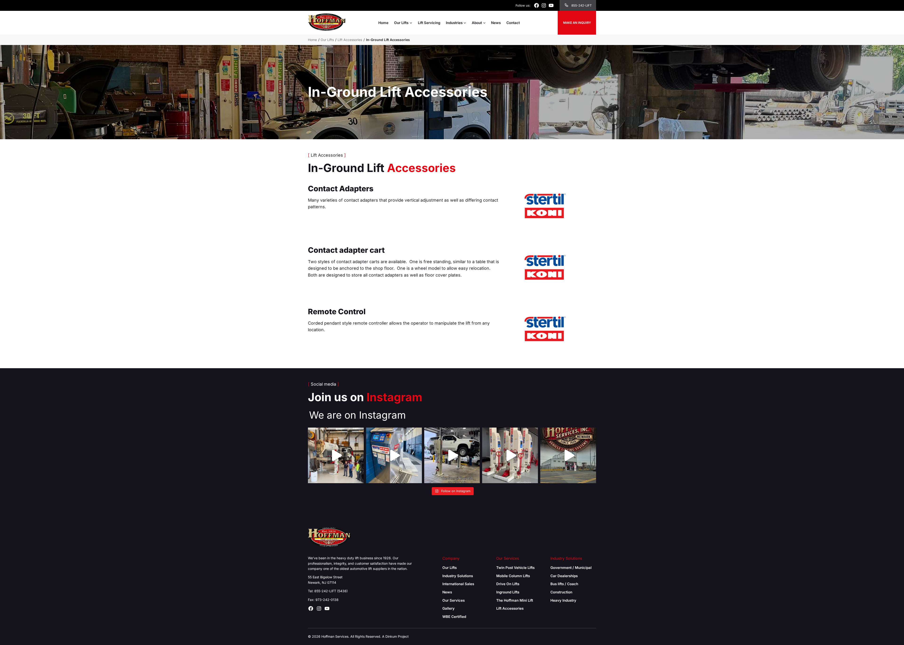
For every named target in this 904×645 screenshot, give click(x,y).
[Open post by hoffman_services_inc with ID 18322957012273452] (568, 455)
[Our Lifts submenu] (411, 22)
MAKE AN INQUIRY (577, 22)
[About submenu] (484, 22)
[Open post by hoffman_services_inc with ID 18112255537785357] (394, 455)
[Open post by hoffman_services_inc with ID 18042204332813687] (452, 455)
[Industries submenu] (465, 22)
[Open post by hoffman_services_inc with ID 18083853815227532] (510, 455)
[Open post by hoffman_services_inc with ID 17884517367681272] (336, 455)
